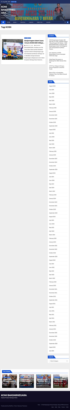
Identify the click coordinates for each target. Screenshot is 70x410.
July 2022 (51, 263)
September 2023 (53, 213)
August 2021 (52, 303)
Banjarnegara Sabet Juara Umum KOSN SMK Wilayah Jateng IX (34, 43)
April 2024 (51, 187)
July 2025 (51, 133)
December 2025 (53, 115)
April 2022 (51, 274)
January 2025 (52, 155)
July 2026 (51, 89)
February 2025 (52, 151)
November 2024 (53, 162)
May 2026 (51, 97)
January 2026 (52, 111)
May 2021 (51, 314)
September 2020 (53, 343)
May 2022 (51, 271)
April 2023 (51, 231)
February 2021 (52, 325)
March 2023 (52, 234)
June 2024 (51, 180)
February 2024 (52, 194)
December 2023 (53, 202)
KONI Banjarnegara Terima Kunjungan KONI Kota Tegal (57, 54)
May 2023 (51, 227)
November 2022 (53, 249)
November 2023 (53, 205)
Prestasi (40, 22)
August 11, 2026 (43, 383)
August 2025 (52, 129)
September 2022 (53, 256)
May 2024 (51, 184)
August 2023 (52, 216)
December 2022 (53, 245)
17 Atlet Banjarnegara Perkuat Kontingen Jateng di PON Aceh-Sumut (54, 404)
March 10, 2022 (29, 45)
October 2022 (52, 252)
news (8, 377)
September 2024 (53, 169)
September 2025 (53, 126)
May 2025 (51, 140)
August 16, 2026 (26, 383)
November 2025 (53, 118)
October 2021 (52, 296)
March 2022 (52, 278)
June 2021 (51, 311)
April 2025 (51, 144)
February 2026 (52, 107)
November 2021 (53, 292)
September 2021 (53, 300)
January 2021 (52, 329)
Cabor (31, 22)
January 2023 (52, 242)
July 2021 (51, 307)
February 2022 (52, 282)
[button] (65, 22)
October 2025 (52, 122)
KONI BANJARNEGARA (8, 9)
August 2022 (52, 260)
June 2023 (51, 223)
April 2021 (51, 318)
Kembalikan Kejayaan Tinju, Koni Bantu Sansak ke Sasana (58, 74)
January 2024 (52, 198)
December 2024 (53, 158)
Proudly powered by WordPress (7, 405)
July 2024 (51, 176)
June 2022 (51, 267)
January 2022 (52, 285)
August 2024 (52, 173)
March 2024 (52, 191)
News (15, 22)
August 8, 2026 (59, 383)
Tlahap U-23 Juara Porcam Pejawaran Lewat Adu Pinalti (56, 67)
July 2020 (51, 350)
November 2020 (53, 336)
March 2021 (52, 321)
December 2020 (53, 332)
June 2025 (51, 136)
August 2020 (52, 347)
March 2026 (52, 104)
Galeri (48, 22)
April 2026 (51, 100)
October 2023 (52, 209)
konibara (38, 45)
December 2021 (53, 289)
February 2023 (52, 238)
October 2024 (52, 165)
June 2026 (51, 93)
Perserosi (40, 377)
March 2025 (52, 147)
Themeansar (24, 405)
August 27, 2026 (9, 383)
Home (8, 22)
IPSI (55, 377)
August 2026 (52, 86)
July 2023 (51, 220)
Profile (22, 22)
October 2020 (52, 340)
